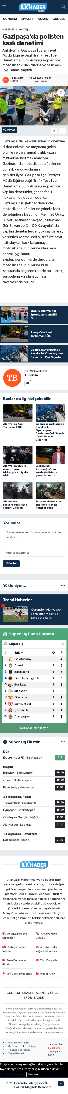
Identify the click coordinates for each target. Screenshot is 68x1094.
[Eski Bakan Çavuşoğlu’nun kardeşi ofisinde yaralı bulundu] (50, 455)
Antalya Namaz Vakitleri (14, 949)
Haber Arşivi (47, 973)
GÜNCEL (58, 19)
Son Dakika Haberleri (19, 973)
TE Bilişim (31, 375)
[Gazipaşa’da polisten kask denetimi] (34, 105)
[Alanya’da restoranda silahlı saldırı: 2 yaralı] (17, 490)
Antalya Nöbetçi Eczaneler (14, 935)
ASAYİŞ (43, 19)
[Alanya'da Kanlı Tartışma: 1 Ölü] (17, 412)
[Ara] (64, 7)
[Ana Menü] (4, 7)
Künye (32, 1046)
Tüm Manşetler (49, 960)
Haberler (8, 29)
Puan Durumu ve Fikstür (14, 962)
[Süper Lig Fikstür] (63, 742)
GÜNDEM (10, 19)
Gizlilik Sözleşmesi (13, 1074)
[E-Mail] (28, 383)
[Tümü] (63, 585)
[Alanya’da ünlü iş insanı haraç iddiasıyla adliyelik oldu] (17, 455)
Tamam (33, 1074)
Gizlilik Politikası (18, 1043)
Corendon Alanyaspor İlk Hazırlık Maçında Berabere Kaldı (33, 1087)
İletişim (13, 1046)
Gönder (11, 563)
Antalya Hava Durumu (46, 935)
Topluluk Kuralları (19, 1050)
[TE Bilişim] (12, 377)
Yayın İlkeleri (16, 1053)
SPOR (28, 997)
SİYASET (27, 19)
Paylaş (11, 129)
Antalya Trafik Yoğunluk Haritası (46, 949)
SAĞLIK (39, 997)
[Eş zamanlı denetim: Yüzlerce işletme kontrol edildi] (50, 490)
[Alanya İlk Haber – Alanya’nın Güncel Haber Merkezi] (33, 7)
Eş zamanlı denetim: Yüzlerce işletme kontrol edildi (49, 504)
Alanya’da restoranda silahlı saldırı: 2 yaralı (15, 504)
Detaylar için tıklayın (34, 728)
